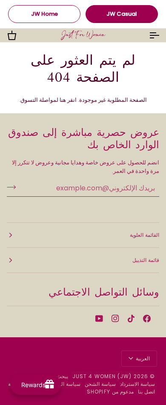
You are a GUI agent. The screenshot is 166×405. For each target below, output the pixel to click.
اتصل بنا (146, 391)
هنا (63, 100)
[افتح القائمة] (146, 35)
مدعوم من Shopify (110, 391)
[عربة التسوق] (19, 35)
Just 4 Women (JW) (102, 376)
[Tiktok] (131, 318)
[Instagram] (115, 318)
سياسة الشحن (100, 384)
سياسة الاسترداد (137, 384)
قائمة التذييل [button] (145, 260)
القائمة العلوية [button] (144, 234)
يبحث (62, 376)
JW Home (44, 14)
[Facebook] (147, 318)
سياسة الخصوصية (61, 384)
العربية (143, 358)
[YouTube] (99, 318)
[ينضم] (14, 187)
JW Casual (121, 14)
